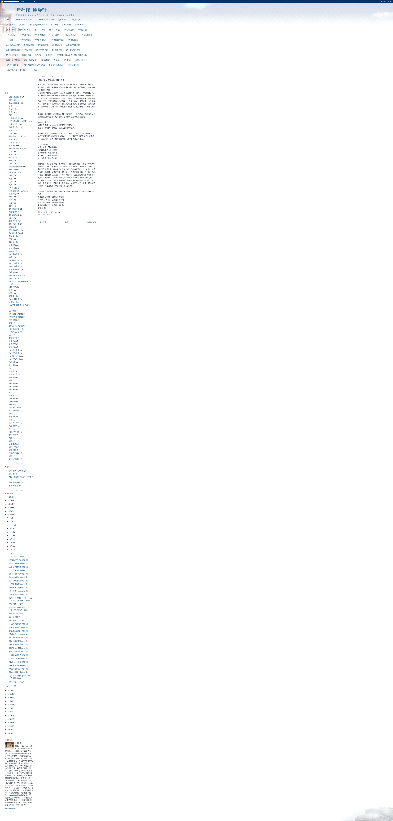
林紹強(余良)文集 (15, 136)
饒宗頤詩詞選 (14, 459)
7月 (11, 535)
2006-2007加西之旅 (16, 275)
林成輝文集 (13, 338)
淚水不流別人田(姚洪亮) (18, 594)
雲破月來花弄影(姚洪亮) (18, 662)
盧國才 (19, 743)
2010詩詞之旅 (54, 35)
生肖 (10, 206)
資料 (10, 130)
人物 (10, 151)
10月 (12, 525)
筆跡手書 (12, 169)
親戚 (10, 441)
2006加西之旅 (69, 30)
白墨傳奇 (49, 55)
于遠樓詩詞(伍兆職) (16, 482)
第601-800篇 (10, 30)
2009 (9, 729)
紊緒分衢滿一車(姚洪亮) (18, 672)
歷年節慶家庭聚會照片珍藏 (34, 65)
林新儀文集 (13, 221)
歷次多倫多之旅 (12, 55)
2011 (9, 722)
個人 (10, 115)
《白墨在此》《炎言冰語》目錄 (75, 60)
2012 (9, 719)
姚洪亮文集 (46, 214)
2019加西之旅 (43, 45)
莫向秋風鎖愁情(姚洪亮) (18, 644)
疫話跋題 (12, 311)
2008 (9, 733)
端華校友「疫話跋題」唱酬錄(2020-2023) (72, 55)
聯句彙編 (12, 435)
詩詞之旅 (12, 347)
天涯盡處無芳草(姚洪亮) (18, 570)
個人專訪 (12, 362)
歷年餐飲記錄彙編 (56, 65)
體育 (10, 257)
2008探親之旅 (11, 35)
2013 (9, 715)
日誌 (10, 109)
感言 (10, 100)
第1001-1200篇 (40, 30)
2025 (9, 500)
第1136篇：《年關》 (17, 620)
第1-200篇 (54, 24)
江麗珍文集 (13, 124)
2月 (11, 553)
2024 (9, 504)
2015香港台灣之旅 (57, 40)
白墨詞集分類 (76, 19)
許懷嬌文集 (13, 142)
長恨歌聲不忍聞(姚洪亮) (18, 591)
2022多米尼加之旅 (73, 45)
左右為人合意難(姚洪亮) (18, 627)
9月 (11, 528)
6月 (11, 539)
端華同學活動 (14, 432)
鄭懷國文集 (13, 296)
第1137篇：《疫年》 (17, 604)
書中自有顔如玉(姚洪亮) (18, 573)
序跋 (10, 368)
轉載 (10, 197)
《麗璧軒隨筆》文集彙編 (49, 60)
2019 (9, 694)
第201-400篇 (66, 24)
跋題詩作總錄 (14, 453)
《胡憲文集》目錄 (74, 65)
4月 (11, 546)
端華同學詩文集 (30, 60)
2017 (9, 701)
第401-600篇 (79, 24)
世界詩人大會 (14, 332)
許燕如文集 (13, 374)
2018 (9, 697)
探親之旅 (12, 389)
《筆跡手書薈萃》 (13, 65)
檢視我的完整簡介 (11, 808)
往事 (10, 178)
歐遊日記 (12, 344)
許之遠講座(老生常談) (17, 471)
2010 (9, 726)
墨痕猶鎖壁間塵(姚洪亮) (18, 637)
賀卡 (10, 323)
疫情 (10, 203)
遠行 (10, 335)
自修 (10, 133)
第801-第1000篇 (25, 30)
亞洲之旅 (12, 398)
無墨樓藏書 (13, 426)
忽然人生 (12, 416)
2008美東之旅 (83, 30)
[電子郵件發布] (59, 212)
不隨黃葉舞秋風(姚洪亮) (18, 624)
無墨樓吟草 (62, 19)
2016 (9, 704)
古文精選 (33, 70)
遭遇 (10, 293)
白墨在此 (12, 145)
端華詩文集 (13, 251)
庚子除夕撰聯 (14, 617)
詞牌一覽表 (13, 447)
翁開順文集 (13, 320)
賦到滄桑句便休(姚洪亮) (18, 634)
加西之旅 (12, 386)
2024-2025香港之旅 (73, 50)
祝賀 (10, 160)
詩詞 (10, 106)
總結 (10, 218)
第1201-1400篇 (54, 30)
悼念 (10, 163)
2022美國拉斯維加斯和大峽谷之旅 (19, 50)
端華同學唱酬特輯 (13, 60)
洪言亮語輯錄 (14, 422)
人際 (10, 182)
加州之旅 (12, 383)
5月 (11, 543)
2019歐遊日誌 (57, 45)
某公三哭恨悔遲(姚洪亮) (18, 567)
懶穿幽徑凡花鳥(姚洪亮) (18, 648)
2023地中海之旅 (42, 50)
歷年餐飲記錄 (14, 230)
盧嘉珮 (11, 371)
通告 (10, 456)
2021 (9, 514)
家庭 (10, 139)
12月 (12, 518)
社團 (10, 290)
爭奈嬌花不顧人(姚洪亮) (18, 587)
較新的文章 (42, 222)
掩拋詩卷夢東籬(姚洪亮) (18, 577)
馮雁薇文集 (13, 395)
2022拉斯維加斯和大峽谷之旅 (20, 281)
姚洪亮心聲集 (14, 410)
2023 (9, 507)
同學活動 (12, 287)
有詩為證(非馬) (15, 485)
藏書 (10, 438)
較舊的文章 (91, 222)
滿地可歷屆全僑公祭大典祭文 (20, 305)
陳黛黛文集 (13, 236)
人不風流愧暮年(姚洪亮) (18, 584)
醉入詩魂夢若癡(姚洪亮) (18, 641)
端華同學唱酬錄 (15, 97)
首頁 (8, 19)
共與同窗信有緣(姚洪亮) (18, 563)
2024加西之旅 (57, 50)
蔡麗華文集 (13, 127)
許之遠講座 (13, 444)
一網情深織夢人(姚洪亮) (18, 655)
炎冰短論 (12, 248)
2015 (9, 708)
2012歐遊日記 (11, 40)
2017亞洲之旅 (73, 40)
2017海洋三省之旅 (13, 45)
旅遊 (10, 112)
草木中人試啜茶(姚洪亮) (18, 665)
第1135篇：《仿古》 (17, 681)
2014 (9, 712)
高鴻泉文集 (13, 242)
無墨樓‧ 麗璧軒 (31, 10)
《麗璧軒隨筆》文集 (17, 191)
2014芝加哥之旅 (40, 40)
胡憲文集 (12, 272)
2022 (9, 511)
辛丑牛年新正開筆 (16, 613)
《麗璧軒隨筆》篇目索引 (23, 19)
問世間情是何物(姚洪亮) (18, 580)
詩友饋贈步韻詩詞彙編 (38, 24)
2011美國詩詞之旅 (69, 35)
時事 (10, 154)
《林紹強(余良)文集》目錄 (16, 70)
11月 (12, 521)
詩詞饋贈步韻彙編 (16, 166)
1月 (11, 686)
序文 (10, 239)
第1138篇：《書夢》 (17, 556)
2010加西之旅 (39, 35)
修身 (10, 200)
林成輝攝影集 (14, 103)
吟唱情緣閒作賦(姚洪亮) (18, 560)
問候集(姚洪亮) (15, 407)
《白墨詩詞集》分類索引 (15, 24)
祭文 (10, 428)
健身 (10, 380)
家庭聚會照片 (14, 269)
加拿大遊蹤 (26, 55)
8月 (11, 532)
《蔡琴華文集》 (15, 329)
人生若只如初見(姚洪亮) (18, 658)
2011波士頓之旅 (86, 35)
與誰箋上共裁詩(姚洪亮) (18, 631)
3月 (11, 550)
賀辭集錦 (12, 450)
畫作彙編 (12, 365)
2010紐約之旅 (25, 35)
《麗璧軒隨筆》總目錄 (45, 19)
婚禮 (10, 413)
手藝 (10, 419)
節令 (10, 175)
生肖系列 (38, 55)
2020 (9, 690)
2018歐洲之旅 (29, 45)
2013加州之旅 (25, 40)
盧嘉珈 (11, 227)
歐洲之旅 (12, 341)
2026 (9, 497)
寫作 (10, 184)
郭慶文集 (12, 377)
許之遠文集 (13, 474)
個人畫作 (12, 401)
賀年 (10, 392)
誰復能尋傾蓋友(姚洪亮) (18, 668)
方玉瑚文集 (13, 302)
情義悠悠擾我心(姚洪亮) (18, 651)
